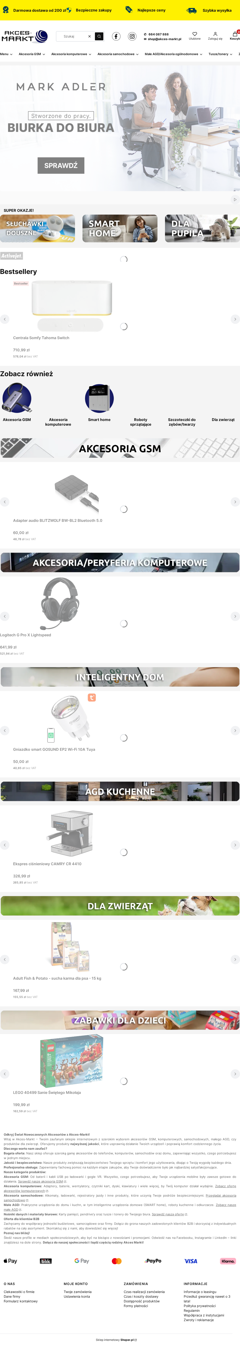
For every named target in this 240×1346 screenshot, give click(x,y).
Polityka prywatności (200, 1306)
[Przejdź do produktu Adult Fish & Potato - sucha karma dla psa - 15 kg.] (71, 947)
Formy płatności (136, 1306)
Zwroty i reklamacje (199, 1320)
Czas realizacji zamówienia (144, 1292)
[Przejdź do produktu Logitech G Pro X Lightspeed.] (58, 603)
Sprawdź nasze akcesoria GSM (40, 1181)
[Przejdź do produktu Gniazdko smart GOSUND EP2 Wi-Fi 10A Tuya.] (71, 718)
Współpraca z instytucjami (204, 1315)
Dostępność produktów (142, 1301)
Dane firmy (12, 1296)
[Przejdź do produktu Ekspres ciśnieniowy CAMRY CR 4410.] (71, 832)
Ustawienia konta (77, 1296)
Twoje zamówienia (78, 1292)
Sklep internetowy (115, 1340)
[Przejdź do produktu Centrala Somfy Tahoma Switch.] (71, 306)
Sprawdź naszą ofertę (168, 1214)
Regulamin (192, 1310)
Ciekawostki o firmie (19, 1292)
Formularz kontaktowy (21, 1301)
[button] (99, 36)
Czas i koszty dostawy (141, 1296)
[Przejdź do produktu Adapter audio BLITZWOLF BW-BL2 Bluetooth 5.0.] (71, 489)
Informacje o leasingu (200, 1292)
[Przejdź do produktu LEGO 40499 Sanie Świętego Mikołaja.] (71, 1061)
